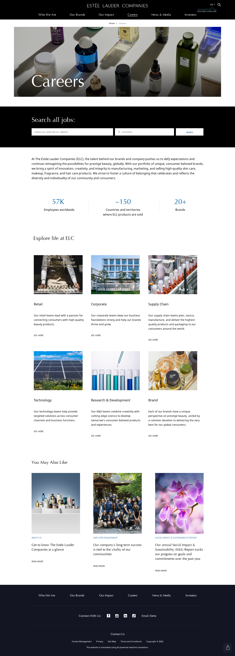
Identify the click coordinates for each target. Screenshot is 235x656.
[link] (117, 5)
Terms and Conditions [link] (131, 641)
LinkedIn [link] (125, 615)
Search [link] (189, 132)
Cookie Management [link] (82, 641)
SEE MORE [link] (39, 335)
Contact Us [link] (117, 634)
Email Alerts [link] (149, 616)
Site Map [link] (112, 641)
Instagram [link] (117, 616)
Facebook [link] (108, 615)
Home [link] (112, 23)
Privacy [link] (99, 641)
